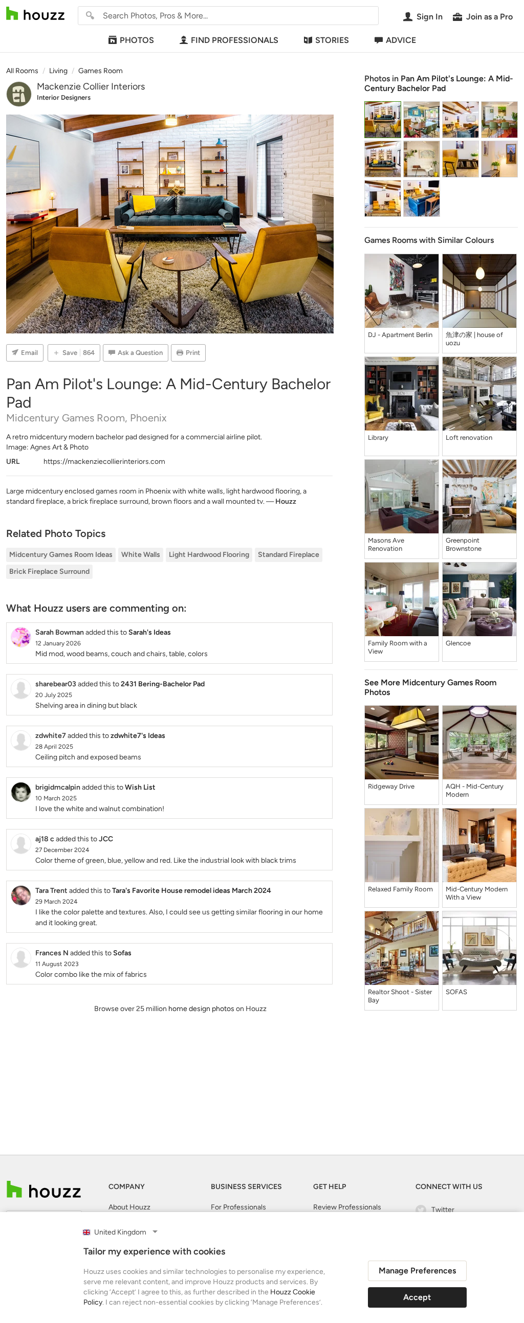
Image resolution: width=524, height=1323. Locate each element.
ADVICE (401, 40)
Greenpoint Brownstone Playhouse (464, 544)
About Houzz (129, 1207)
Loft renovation (469, 437)
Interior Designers (64, 97)
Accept (417, 1297)
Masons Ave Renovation (386, 544)
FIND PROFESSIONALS (234, 40)
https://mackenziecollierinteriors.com (104, 461)
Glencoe (458, 643)
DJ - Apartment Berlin (400, 335)
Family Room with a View (397, 647)
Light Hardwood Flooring (209, 554)
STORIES (332, 40)
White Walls (140, 554)
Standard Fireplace (288, 554)
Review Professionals (347, 1207)
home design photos (201, 1008)
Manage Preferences (417, 1270)
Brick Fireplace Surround (49, 571)
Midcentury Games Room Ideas (61, 554)
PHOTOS (137, 40)
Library (378, 437)
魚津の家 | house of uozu (474, 339)
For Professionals (238, 1207)
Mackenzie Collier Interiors (91, 86)
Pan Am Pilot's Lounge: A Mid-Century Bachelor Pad (438, 83)
